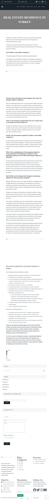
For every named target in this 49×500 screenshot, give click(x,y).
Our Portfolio (22, 6)
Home (18, 6)
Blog (31, 6)
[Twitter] (38, 489)
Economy (4, 382)
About (39, 6)
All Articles (4, 379)
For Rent (28, 6)
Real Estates (4, 386)
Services (35, 6)
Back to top (36, 497)
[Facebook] (34, 489)
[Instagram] (41, 489)
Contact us (43, 6)
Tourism (4, 389)
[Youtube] (45, 489)
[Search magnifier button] (44, 371)
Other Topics (5, 384)
